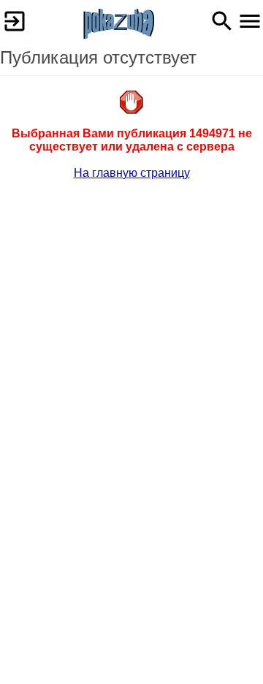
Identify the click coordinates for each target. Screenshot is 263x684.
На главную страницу (132, 173)
